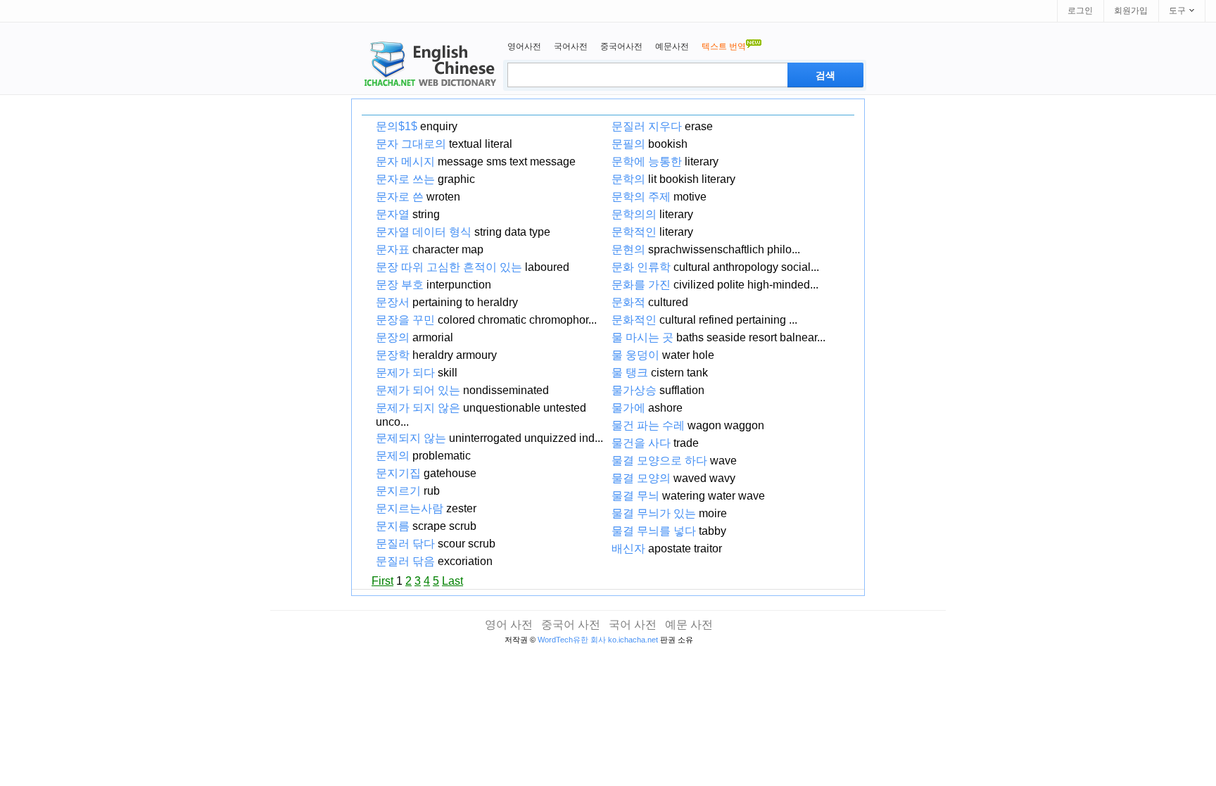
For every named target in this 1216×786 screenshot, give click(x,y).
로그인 (1080, 10)
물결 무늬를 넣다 (654, 531)
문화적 (628, 302)
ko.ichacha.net (633, 639)
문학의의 (634, 214)
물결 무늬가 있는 (654, 513)
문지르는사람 (409, 508)
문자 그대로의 (411, 144)
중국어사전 (621, 46)
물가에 (628, 408)
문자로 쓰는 (405, 179)
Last (452, 581)
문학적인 (634, 232)
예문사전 (672, 46)
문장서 (393, 302)
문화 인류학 (641, 267)
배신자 (628, 548)
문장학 (393, 355)
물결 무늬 (635, 496)
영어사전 (524, 46)
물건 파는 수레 (648, 425)
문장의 (393, 337)
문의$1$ (396, 126)
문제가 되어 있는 (418, 390)
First (382, 581)
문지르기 (398, 491)
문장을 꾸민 (405, 320)
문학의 (628, 179)
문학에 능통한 (647, 161)
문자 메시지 (405, 161)
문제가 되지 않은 (418, 408)
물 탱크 (630, 373)
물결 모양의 (641, 478)
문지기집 (398, 473)
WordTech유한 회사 (572, 639)
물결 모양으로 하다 (659, 461)
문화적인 (634, 320)
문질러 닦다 (405, 544)
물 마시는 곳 (642, 337)
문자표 (393, 249)
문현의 (628, 249)
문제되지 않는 (411, 438)
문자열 (393, 214)
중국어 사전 (570, 624)
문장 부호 (400, 285)
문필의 (628, 144)
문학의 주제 (641, 197)
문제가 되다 (405, 373)
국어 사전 (633, 624)
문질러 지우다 (647, 126)
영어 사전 (509, 624)
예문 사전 (689, 624)
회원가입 (1131, 10)
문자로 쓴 (400, 197)
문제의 (393, 456)
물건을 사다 (641, 443)
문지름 (393, 526)
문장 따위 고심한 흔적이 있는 (449, 267)
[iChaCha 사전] (428, 65)
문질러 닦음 (405, 561)
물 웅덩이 (635, 355)
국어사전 (571, 46)
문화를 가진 (641, 285)
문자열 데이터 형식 (423, 232)
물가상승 (634, 390)
